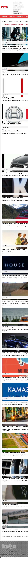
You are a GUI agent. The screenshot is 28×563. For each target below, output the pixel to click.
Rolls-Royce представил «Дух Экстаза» (14, 275)
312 (22, 536)
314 (25, 536)
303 (8, 536)
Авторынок (15, 11)
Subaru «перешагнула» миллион (12, 46)
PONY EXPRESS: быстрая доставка (13, 249)
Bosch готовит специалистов (11, 123)
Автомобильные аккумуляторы (18, 555)
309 (17, 536)
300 (3, 536)
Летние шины (22, 554)
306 (12, 536)
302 (6, 536)
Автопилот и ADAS (17, 13)
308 (16, 536)
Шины (22, 7)
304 (9, 536)
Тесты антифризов (13, 554)
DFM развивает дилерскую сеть (12, 529)
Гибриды (15, 5)
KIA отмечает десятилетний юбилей (13, 452)
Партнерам (18, 551)
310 (19, 536)
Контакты (10, 551)
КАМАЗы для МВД (8, 98)
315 (26, 536)
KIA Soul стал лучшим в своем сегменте (15, 327)
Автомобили (4, 16)
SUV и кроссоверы (17, 2)
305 (11, 536)
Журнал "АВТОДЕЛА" (7, 21)
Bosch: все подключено (10, 504)
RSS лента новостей (12, 550)
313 (23, 536)
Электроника (20, 16)
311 (20, 536)
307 (14, 536)
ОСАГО (20, 5)
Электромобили (16, 9)
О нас (21, 550)
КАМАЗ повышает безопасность (12, 197)
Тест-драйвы (16, 7)
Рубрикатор (18, 21)
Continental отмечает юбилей (11, 131)
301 (4, 536)
